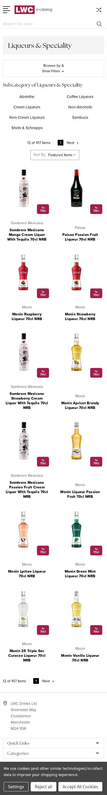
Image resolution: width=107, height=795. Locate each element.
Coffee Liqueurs (80, 96)
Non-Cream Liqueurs (27, 117)
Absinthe (26, 96)
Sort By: (40, 155)
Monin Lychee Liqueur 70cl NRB (27, 573)
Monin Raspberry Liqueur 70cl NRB (27, 316)
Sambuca (80, 117)
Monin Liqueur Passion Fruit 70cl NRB (80, 494)
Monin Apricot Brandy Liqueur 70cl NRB (80, 405)
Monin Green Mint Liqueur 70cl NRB (80, 573)
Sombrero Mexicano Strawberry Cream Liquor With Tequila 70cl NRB (27, 401)
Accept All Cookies (80, 787)
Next (70, 143)
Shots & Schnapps (27, 127)
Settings (16, 787)
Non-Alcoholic (80, 107)
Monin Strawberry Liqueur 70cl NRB (80, 316)
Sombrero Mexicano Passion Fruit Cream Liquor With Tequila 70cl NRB (27, 489)
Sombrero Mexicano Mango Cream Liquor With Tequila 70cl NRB (26, 235)
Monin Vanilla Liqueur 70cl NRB (80, 657)
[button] (53, 68)
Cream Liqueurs (27, 107)
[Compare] (99, 11)
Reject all (43, 787)
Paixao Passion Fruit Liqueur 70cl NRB (80, 237)
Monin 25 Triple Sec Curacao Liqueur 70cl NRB (26, 655)
